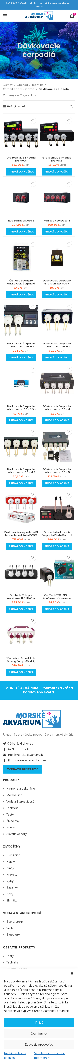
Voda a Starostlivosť (20, 801)
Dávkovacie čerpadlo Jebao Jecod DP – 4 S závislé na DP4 (21, 472)
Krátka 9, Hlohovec (20, 743)
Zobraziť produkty (22, 769)
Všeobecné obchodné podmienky (49, 1055)
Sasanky (12, 887)
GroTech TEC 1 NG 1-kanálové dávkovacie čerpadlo (57, 598)
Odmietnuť (39, 1033)
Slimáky (11, 900)
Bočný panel (16, 106)
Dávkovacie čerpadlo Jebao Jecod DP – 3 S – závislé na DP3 (21, 409)
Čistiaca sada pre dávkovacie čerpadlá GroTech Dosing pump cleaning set (21, 285)
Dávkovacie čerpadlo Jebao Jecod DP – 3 (57, 345)
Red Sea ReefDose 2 (21, 220)
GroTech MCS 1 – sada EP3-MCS (56, 159)
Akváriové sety (16, 834)
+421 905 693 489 (19, 749)
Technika (37, 84)
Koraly (10, 827)
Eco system (14, 921)
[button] (72, 973)
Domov (8, 84)
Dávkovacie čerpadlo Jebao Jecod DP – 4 (57, 408)
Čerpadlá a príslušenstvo (19, 89)
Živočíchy (12, 821)
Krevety (11, 874)
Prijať (39, 1022)
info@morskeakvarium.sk (25, 755)
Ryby (10, 881)
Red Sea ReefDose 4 (57, 220)
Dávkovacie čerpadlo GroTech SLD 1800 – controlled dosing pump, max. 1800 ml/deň (57, 285)
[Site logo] (39, 15)
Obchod (22, 84)
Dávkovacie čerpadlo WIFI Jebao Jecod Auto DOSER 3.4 (21, 535)
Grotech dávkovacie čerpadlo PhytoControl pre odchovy (57, 535)
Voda (9, 928)
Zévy (9, 894)
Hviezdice (13, 855)
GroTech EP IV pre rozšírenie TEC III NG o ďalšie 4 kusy (21, 598)
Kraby (10, 868)
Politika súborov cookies (15, 1055)
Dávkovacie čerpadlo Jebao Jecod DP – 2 (21, 345)
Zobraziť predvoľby (39, 1044)
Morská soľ (13, 795)
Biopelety (13, 934)
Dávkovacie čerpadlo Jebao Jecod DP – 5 (57, 471)
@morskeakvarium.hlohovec (27, 760)
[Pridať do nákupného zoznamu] (32, 120)
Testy (10, 814)
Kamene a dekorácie (20, 788)
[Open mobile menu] (5, 16)
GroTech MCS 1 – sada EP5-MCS (21, 159)
